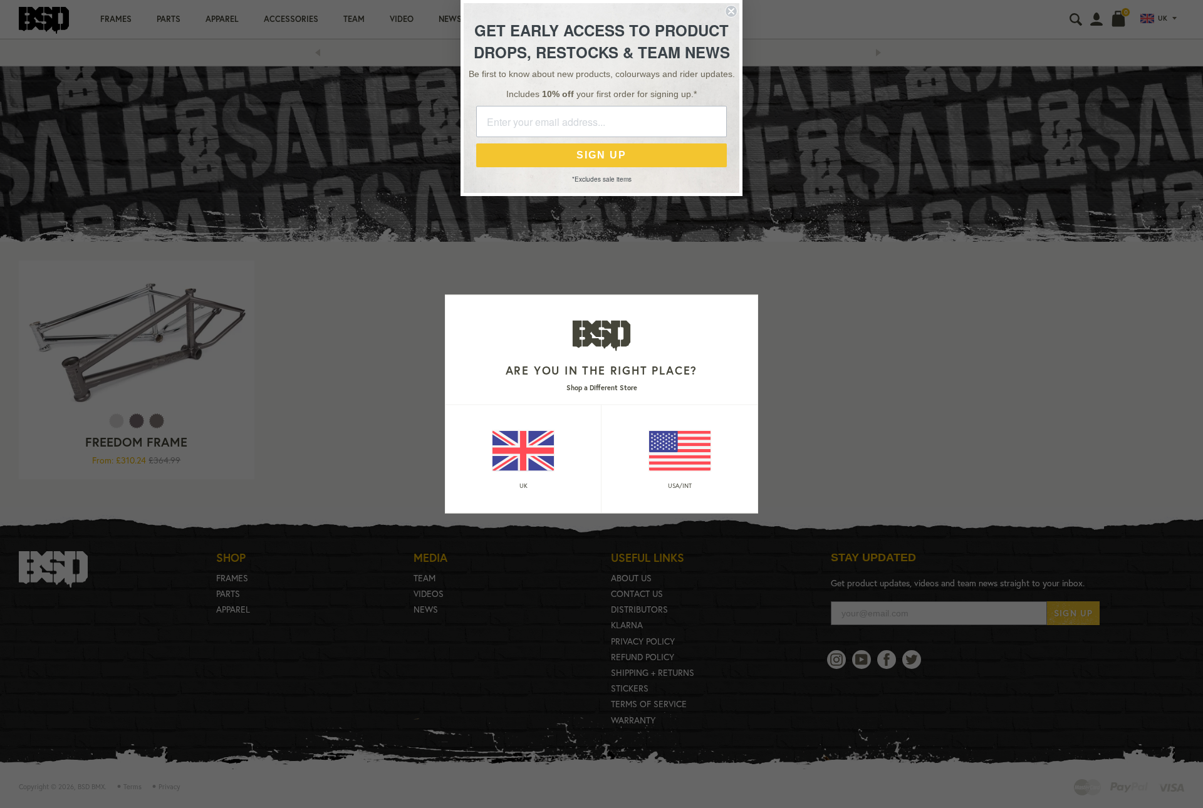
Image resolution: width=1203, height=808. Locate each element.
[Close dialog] (731, 11)
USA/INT (680, 485)
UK (523, 485)
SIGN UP (601, 155)
